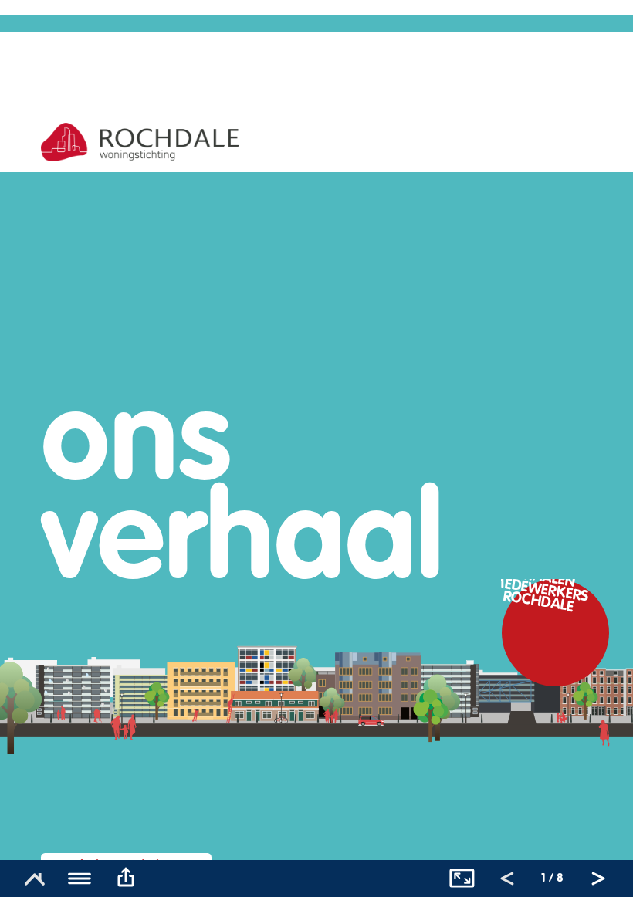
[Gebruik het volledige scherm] (461, 878)
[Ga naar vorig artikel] (507, 878)
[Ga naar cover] (34, 878)
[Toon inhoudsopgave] (80, 878)
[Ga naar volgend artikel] (598, 878)
